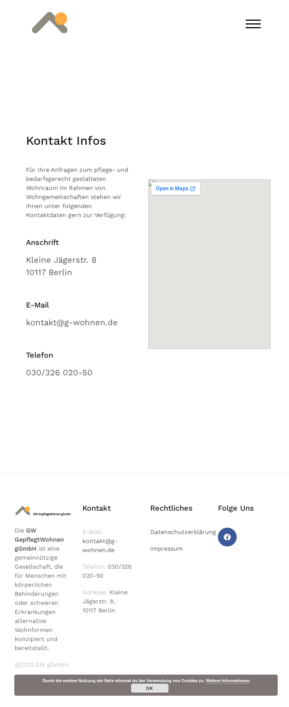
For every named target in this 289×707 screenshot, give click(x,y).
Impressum (166, 548)
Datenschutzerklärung (183, 532)
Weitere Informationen (228, 680)
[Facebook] (227, 537)
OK (150, 688)
